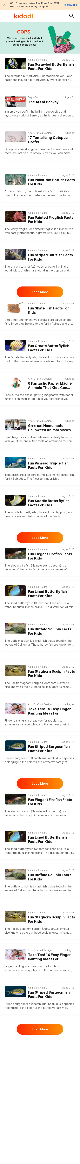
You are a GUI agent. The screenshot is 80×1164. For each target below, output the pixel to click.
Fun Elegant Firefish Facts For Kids (50, 556)
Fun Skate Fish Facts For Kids (48, 310)
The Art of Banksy (43, 102)
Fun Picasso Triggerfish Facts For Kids (48, 465)
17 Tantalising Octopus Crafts (48, 140)
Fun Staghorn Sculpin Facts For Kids (51, 673)
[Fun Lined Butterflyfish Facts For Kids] (15, 590)
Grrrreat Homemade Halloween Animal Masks (49, 428)
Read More (70, 4)
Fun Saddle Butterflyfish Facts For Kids (49, 503)
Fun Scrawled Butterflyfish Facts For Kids (51, 66)
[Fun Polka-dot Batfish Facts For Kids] (15, 179)
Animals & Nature (37, 59)
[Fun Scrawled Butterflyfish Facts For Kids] (15, 63)
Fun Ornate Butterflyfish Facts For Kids (48, 348)
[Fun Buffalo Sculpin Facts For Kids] (15, 628)
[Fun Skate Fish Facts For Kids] (15, 307)
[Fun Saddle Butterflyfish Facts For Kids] (15, 500)
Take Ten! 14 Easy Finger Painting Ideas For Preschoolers (49, 711)
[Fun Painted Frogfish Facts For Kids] (15, 216)
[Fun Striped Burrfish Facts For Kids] (15, 254)
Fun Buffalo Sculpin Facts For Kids (49, 631)
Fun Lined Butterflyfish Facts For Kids (47, 593)
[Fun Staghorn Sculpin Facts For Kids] (15, 670)
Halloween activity (48, 437)
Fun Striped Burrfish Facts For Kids (50, 257)
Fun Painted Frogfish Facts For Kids (50, 219)
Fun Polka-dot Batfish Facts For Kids (51, 182)
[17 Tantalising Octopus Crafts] (15, 136)
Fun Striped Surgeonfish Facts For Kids (49, 749)
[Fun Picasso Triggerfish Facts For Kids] (15, 462)
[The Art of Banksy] (15, 101)
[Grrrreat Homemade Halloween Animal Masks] (15, 424)
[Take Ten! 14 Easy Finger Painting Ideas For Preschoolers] (15, 708)
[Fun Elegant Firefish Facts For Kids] (15, 553)
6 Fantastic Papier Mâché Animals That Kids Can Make (50, 385)
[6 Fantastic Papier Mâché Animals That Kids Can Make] (15, 382)
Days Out (33, 97)
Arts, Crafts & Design (40, 132)
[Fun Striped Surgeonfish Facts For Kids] (15, 745)
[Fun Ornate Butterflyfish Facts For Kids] (15, 345)
